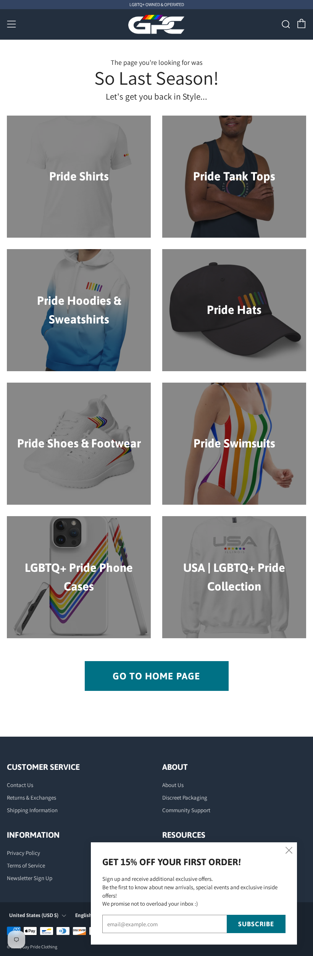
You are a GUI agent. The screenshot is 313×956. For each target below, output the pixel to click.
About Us (173, 785)
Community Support (186, 810)
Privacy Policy (23, 852)
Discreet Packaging (184, 797)
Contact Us (20, 785)
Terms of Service (26, 865)
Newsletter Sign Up (29, 878)
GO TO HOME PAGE (156, 676)
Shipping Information (32, 810)
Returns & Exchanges (31, 797)
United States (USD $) (33, 915)
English (83, 915)
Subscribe (256, 924)
